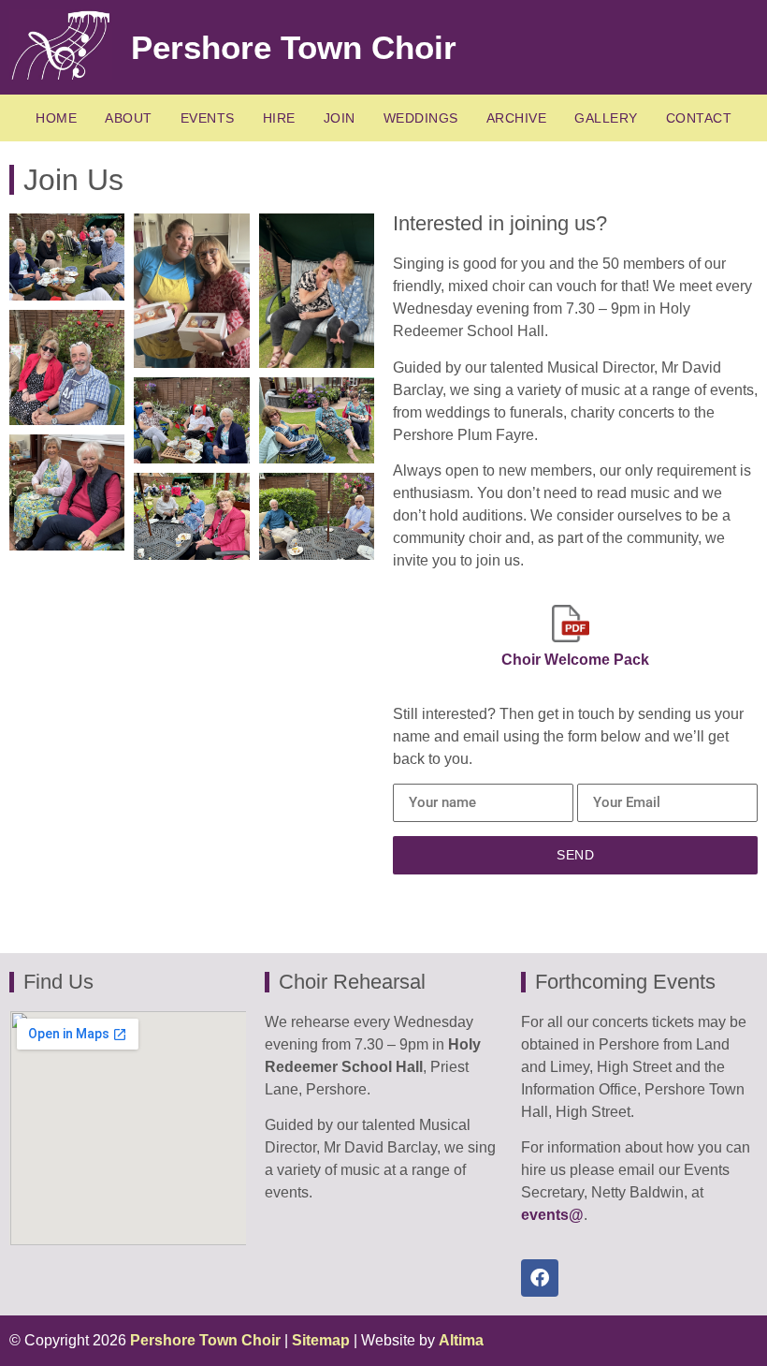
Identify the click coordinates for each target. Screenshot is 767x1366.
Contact (699, 117)
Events (208, 117)
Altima (461, 1340)
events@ (552, 1215)
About (128, 117)
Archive (516, 117)
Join (339, 117)
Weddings (421, 117)
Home (56, 117)
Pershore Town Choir (293, 47)
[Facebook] (539, 1278)
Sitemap (321, 1340)
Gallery (606, 117)
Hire (279, 117)
